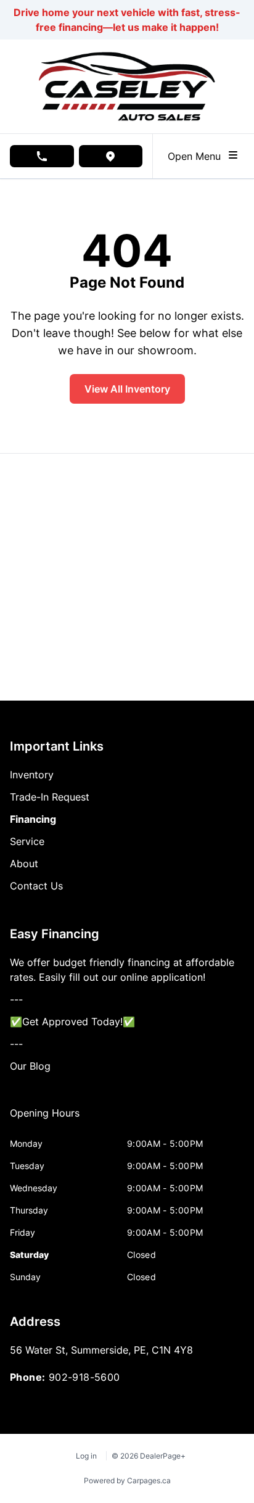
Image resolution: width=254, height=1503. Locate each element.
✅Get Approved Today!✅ (72, 1021)
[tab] (45, 1119)
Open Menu (197, 156)
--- (16, 999)
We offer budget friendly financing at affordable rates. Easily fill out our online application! (122, 969)
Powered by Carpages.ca (127, 1480)
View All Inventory (127, 389)
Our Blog (30, 1066)
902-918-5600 (84, 1377)
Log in (86, 1455)
